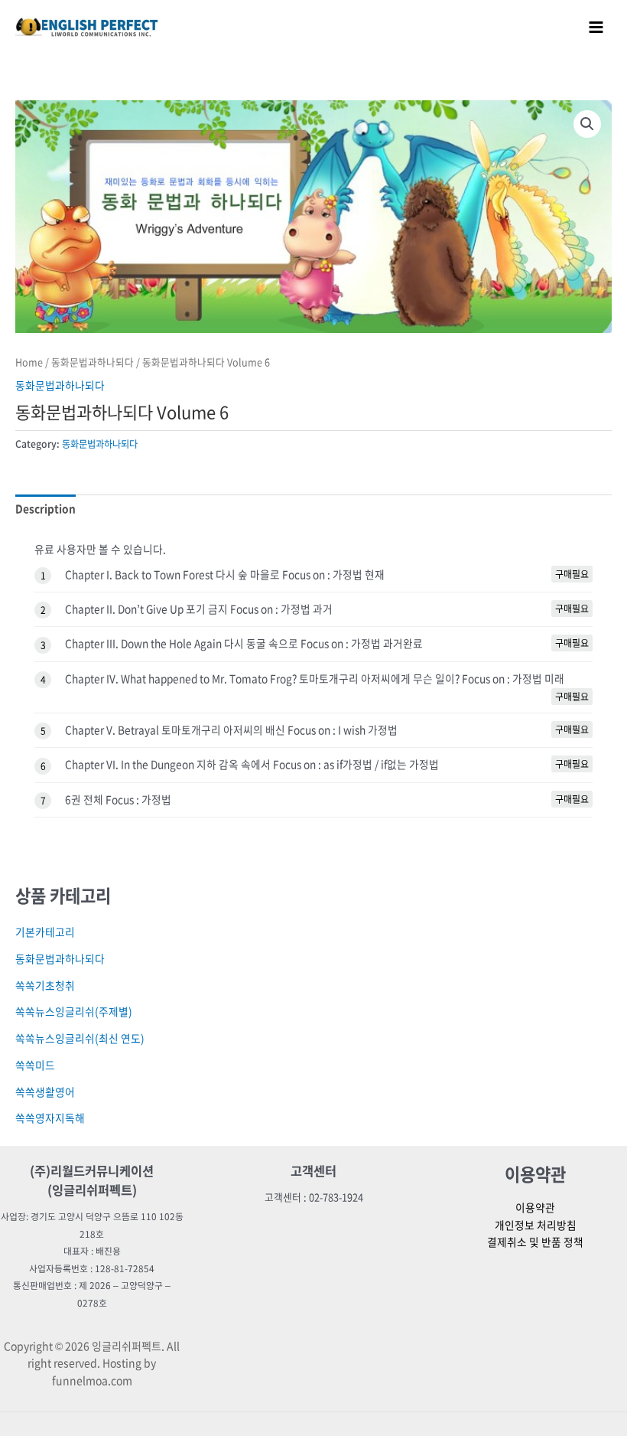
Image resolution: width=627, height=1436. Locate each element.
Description (45, 508)
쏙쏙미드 (35, 1064)
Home (29, 361)
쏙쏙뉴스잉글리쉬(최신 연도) (80, 1038)
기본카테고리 (45, 931)
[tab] (45, 508)
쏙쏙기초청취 (45, 985)
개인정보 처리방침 (536, 1224)
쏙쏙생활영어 (45, 1091)
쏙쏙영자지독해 (50, 1117)
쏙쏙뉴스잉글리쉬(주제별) (73, 1011)
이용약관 (535, 1207)
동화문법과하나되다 (92, 361)
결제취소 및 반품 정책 (535, 1241)
